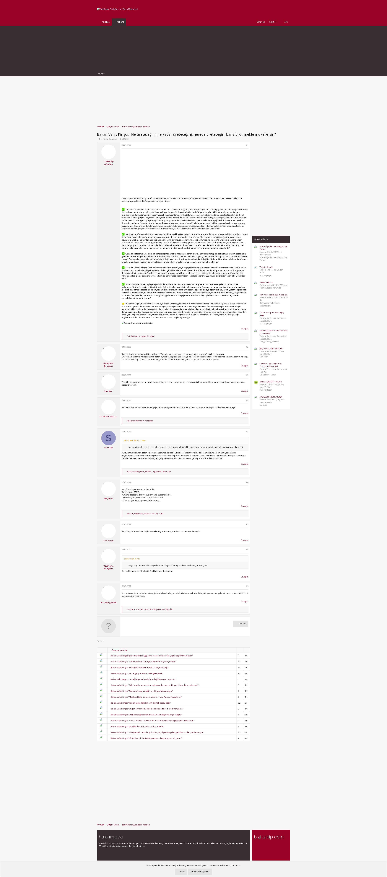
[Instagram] (261, 845)
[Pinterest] (271, 845)
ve (140, 336)
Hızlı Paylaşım (266, 275)
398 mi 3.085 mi (266, 282)
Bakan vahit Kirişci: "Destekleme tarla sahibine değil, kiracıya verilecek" (143, 679)
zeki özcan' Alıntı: (132, 558)
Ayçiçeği (263, 405)
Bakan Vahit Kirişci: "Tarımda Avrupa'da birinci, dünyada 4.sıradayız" (142, 691)
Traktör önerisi (266, 267)
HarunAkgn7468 (108, 602)
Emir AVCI (108, 391)
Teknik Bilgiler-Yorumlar (270, 287)
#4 (247, 400)
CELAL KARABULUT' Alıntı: (135, 440)
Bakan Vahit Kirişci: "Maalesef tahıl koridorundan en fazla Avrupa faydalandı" (146, 697)
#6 (247, 482)
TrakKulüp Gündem (108, 139)
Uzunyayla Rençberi (108, 364)
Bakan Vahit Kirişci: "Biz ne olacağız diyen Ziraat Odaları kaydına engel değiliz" (146, 714)
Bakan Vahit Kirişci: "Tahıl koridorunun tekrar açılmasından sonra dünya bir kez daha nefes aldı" (155, 685)
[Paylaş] (243, 145)
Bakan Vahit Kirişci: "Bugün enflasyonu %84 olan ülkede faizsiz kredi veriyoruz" (147, 708)
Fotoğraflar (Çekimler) (269, 341)
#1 (247, 145)
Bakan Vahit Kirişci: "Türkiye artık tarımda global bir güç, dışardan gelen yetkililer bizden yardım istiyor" (157, 732)
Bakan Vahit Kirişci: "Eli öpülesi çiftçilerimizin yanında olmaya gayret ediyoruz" (146, 738)
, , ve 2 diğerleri (150, 609)
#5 (247, 431)
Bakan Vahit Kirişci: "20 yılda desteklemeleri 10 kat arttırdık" (138, 726)
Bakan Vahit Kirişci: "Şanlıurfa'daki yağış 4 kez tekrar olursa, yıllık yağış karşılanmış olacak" (152, 655)
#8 (247, 549)
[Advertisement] (193, 48)
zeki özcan (108, 540)
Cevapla (244, 328)
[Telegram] (277, 845)
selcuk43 (108, 447)
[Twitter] (282, 845)
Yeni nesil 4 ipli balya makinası (273, 294)
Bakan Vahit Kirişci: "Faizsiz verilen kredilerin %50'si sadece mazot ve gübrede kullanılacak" (152, 720)
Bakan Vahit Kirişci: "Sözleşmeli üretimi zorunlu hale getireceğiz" (140, 667)
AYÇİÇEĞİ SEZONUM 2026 (271, 396)
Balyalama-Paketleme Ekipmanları (270, 304)
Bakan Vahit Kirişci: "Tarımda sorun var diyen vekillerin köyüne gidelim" (143, 661)
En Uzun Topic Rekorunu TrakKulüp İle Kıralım (271, 365)
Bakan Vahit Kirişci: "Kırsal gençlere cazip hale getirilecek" (137, 673)
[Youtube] (255, 851)
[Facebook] (255, 845)
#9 (247, 586)
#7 (247, 524)
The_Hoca (108, 498)
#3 (247, 375)
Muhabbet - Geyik (268, 374)
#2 (247, 347)
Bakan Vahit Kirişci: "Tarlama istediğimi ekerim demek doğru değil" (141, 702)
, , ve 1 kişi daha (149, 471)
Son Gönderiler (261, 239)
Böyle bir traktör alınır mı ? (271, 348)
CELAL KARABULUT (108, 416)
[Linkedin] (266, 845)
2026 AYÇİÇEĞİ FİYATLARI (271, 381)
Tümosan (264, 356)
